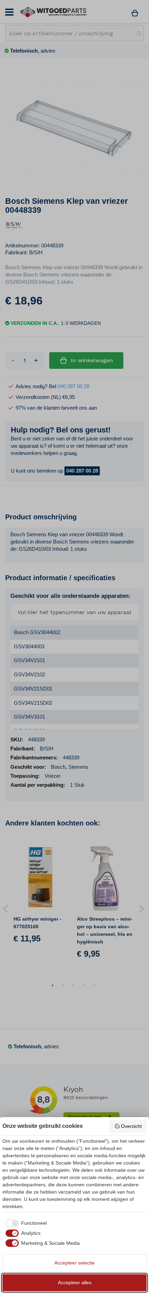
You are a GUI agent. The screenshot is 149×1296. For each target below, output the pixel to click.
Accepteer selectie (74, 1263)
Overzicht (131, 1126)
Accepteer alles (74, 1282)
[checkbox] (24, 1223)
